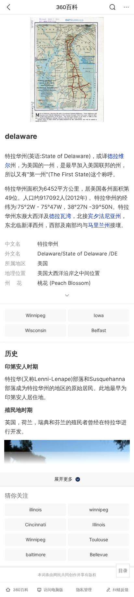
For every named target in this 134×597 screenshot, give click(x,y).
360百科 (67, 7)
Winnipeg (36, 315)
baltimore (36, 554)
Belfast (98, 330)
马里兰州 (99, 225)
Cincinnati (35, 524)
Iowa (99, 315)
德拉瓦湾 (60, 216)
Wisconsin (35, 330)
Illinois (98, 524)
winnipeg (98, 509)
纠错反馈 (120, 589)
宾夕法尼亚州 (104, 216)
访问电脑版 (53, 589)
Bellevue (99, 554)
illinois (35, 509)
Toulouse (98, 539)
